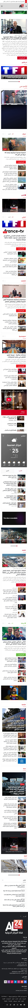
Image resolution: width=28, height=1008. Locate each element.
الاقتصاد (3, 998)
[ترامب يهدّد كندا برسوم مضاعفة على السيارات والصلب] (22, 607)
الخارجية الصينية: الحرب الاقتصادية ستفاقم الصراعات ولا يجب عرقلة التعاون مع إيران (10, 599)
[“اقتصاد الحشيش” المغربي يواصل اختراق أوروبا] (22, 254)
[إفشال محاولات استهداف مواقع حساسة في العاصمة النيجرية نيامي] (22, 260)
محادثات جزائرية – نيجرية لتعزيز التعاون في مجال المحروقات (16, 356)
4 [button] (15, 81)
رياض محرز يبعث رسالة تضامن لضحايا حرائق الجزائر (9, 672)
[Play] (14, 205)
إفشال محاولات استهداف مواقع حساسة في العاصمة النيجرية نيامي (10, 260)
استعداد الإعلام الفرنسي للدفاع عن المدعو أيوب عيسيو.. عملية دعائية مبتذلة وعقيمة (14, 77)
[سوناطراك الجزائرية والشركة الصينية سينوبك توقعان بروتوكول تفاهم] (22, 322)
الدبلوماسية (8, 998)
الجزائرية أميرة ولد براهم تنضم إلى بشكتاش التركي (10, 665)
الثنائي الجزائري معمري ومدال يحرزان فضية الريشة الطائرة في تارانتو (14, 643)
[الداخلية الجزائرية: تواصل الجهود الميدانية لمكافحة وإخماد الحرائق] (22, 167)
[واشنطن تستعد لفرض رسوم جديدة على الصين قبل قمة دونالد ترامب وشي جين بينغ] (22, 590)
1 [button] (19, 81)
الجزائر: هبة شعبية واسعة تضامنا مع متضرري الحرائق (9, 476)
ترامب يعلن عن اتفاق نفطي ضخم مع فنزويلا (10, 315)
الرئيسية (24, 998)
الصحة (19, 1001)
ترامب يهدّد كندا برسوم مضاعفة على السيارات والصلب (11, 608)
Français (10, 1001)
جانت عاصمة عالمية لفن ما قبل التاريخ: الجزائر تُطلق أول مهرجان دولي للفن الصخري (10, 735)
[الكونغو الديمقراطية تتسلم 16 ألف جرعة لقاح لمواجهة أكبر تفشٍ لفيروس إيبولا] (14, 784)
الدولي (9, 217)
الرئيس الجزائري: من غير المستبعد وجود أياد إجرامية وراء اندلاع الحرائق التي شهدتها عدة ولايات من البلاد (9, 187)
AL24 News (4, 996)
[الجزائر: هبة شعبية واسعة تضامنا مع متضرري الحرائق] (21, 477)
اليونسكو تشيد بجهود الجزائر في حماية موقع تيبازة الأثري (9, 760)
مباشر (20, 998)
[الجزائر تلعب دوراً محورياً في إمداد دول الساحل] (22, 371)
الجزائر (9, 133)
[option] (14, 72)
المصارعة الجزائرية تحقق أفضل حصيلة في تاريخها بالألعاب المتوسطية (11, 659)
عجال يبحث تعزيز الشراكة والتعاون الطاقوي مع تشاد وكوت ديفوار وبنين (10, 616)
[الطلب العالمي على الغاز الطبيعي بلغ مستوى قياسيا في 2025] (22, 328)
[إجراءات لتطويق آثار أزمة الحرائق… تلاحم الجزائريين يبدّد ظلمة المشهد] (21, 498)
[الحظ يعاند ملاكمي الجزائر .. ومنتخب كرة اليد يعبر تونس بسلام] (22, 679)
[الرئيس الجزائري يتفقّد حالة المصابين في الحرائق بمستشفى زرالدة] (21, 491)
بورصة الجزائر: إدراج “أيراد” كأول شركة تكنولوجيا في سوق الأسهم (14, 870)
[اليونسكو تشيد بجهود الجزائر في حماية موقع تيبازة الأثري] (22, 761)
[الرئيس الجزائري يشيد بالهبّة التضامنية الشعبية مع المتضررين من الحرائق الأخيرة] (14, 26)
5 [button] (14, 81)
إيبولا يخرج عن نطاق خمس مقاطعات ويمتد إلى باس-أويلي (10, 812)
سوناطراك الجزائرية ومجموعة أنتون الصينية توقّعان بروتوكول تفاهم (14, 300)
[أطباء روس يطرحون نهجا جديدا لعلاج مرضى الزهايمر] (22, 799)
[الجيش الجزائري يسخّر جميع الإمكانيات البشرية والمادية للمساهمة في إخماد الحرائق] (22, 180)
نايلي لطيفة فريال (21, 568)
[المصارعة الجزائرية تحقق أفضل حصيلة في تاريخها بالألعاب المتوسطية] (22, 660)
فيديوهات (15, 1001)
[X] (5, 981)
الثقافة (22, 1001)
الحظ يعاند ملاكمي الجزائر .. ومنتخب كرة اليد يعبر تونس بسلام (10, 679)
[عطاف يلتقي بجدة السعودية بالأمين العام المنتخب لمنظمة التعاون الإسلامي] (22, 384)
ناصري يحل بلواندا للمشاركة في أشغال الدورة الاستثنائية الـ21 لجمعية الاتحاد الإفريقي (9, 483)
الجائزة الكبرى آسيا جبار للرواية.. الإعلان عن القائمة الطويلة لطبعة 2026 (10, 741)
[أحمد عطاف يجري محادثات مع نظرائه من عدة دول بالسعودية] (22, 377)
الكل (12, 133)
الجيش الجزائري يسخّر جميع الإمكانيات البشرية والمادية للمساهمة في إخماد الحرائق (10, 180)
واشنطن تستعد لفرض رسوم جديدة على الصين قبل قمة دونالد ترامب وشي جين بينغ (10, 591)
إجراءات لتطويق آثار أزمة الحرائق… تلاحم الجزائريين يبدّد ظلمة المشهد (10, 497)
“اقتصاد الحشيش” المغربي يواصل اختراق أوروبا (10, 253)
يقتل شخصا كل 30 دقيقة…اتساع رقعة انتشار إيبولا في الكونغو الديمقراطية (10, 805)
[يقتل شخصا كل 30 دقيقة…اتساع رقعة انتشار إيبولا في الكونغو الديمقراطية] (22, 806)
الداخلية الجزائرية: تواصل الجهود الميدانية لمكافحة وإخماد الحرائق (10, 167)
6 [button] (13, 81)
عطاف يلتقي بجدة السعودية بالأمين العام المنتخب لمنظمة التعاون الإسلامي (9, 383)
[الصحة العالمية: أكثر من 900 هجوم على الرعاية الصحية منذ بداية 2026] (22, 818)
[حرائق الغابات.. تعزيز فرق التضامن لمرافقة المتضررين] (21, 505)
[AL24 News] (21, 6)
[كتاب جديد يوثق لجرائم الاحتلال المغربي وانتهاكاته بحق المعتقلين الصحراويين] (22, 748)
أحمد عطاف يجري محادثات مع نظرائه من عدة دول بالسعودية (10, 377)
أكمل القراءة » (22, 58)
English (5, 1001)
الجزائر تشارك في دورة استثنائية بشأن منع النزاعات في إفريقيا (10, 273)
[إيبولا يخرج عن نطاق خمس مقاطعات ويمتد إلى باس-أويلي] (22, 812)
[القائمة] (2, 6)
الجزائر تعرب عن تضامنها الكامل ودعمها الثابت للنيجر (10, 266)
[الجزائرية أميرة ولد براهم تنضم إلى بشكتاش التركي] (22, 666)
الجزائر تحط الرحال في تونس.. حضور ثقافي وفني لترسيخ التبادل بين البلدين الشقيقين (10, 754)
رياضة (9, 623)
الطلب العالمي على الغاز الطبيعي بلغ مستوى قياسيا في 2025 (10, 328)
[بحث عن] (26, 6)
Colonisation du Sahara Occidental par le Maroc (13, 1)
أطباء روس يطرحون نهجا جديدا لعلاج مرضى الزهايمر (10, 798)
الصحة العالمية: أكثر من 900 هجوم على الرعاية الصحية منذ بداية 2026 (10, 818)
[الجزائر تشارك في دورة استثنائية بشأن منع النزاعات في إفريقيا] (22, 273)
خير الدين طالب (23, 35)
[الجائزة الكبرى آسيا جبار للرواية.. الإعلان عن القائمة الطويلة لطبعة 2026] (22, 741)
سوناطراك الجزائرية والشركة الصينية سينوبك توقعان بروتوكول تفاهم (10, 322)
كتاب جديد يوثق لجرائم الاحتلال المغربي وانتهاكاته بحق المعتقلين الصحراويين (10, 748)
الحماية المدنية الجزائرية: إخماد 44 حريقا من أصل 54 (15, 153)
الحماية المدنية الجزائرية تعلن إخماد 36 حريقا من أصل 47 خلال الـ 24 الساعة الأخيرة (9, 173)
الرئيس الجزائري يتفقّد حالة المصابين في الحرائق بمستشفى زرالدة (9, 490)
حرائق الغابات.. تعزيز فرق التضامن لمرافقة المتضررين (9, 504)
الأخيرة (20, 470)
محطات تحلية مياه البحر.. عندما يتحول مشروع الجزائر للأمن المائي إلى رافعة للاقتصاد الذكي (14, 572)
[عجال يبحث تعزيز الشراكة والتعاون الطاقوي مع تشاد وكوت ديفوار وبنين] (22, 614)
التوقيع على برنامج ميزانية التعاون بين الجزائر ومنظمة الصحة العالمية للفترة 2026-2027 (9, 825)
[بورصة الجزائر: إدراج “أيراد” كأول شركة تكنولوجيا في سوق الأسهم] (14, 866)
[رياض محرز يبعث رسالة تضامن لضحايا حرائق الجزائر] (22, 672)
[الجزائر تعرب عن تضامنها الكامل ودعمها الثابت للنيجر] (22, 267)
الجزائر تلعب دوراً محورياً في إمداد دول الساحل (10, 370)
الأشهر (7, 470)
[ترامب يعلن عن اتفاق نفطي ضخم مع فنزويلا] (22, 316)
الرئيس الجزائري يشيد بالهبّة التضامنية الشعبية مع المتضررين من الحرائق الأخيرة (14, 38)
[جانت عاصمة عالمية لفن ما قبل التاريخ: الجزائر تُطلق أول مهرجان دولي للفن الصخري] (22, 735)
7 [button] (12, 81)
